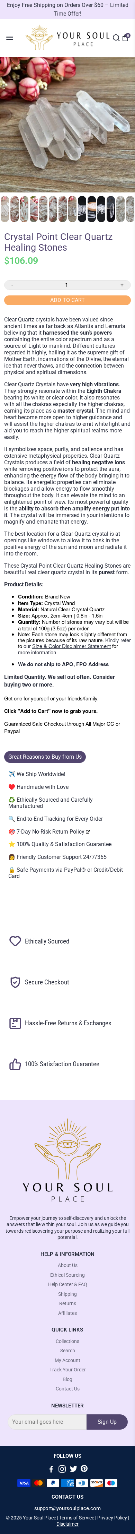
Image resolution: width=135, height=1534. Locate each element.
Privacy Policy (112, 1517)
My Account (67, 1360)
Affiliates (67, 1313)
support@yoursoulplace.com (67, 1508)
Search (67, 1350)
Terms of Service (76, 1517)
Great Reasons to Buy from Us (45, 756)
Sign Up (107, 1422)
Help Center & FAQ (67, 1284)
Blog (67, 1379)
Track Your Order (68, 1369)
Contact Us (68, 1388)
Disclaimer (67, 1524)
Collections (67, 1341)
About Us (68, 1265)
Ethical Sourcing (67, 1275)
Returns (67, 1303)
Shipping (67, 1294)
